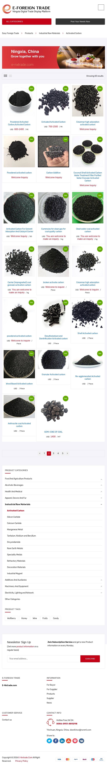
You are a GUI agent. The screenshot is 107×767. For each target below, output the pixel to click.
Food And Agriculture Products (18, 479)
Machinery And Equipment (16, 586)
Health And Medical (13, 491)
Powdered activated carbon (19, 173)
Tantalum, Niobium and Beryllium (21, 536)
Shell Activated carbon (88, 333)
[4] (5, 75)
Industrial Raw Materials (49, 33)
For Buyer (51, 685)
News (49, 703)
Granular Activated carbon (53, 374)
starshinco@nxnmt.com (80, 730)
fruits (45, 618)
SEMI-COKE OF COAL (53, 432)
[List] (10, 75)
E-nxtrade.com (25, 757)
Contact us (7, 720)
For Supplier (52, 689)
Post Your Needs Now (80, 21)
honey (24, 618)
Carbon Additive (53, 173)
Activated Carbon (74, 33)
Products (29, 33)
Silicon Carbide (13, 517)
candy (56, 618)
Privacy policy (21, 761)
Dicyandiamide (13, 542)
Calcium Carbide (14, 523)
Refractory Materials (16, 561)
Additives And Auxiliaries (16, 580)
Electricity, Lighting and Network (19, 593)
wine (35, 618)
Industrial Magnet (14, 573)
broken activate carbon (53, 282)
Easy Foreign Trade (10, 33)
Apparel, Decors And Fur (15, 498)
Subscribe (90, 659)
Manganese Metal (15, 529)
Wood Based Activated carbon (19, 384)
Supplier (50, 698)
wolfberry (11, 618)
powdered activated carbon (19, 336)
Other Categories (12, 599)
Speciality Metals (14, 555)
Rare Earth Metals (15, 548)
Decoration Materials (16, 567)
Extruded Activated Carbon (53, 122)
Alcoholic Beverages (14, 485)
